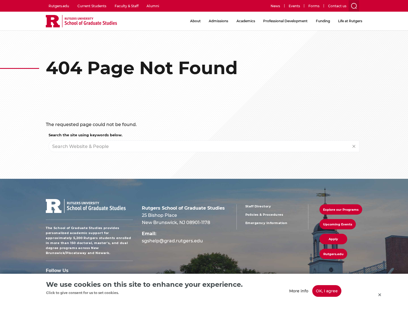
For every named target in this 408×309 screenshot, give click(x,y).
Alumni (153, 5)
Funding (323, 21)
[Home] (81, 21)
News (275, 5)
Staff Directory (258, 206)
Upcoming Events (337, 224)
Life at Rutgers (350, 21)
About (195, 21)
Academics (245, 21)
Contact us (337, 5)
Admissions (218, 21)
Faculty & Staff (126, 5)
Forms (313, 5)
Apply (333, 239)
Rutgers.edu (59, 5)
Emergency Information (266, 223)
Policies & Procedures (264, 215)
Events (294, 5)
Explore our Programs (341, 209)
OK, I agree (327, 290)
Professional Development (285, 21)
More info (298, 290)
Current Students (91, 5)
